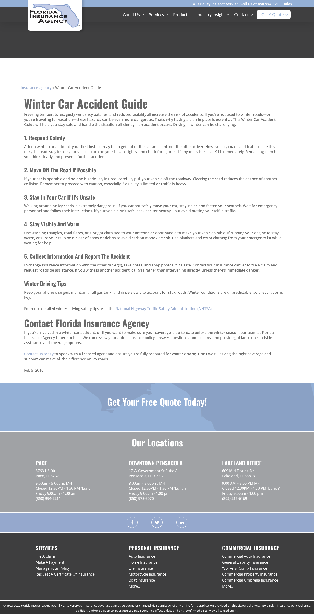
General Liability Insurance (245, 562)
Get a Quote (272, 14)
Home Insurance (143, 562)
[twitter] (157, 522)
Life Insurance (141, 568)
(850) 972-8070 (141, 498)
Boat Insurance (142, 580)
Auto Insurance (142, 556)
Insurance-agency (36, 87)
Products (181, 14)
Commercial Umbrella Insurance (250, 580)
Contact (241, 14)
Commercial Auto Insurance (246, 556)
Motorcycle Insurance (147, 574)
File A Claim (45, 556)
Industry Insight (210, 14)
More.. (134, 586)
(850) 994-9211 (48, 498)
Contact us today (39, 353)
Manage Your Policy (53, 568)
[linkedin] (181, 522)
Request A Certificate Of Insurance (65, 574)
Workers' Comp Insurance (244, 568)
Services (156, 14)
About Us (131, 14)
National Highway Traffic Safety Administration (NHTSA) (163, 308)
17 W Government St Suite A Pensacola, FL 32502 (153, 473)
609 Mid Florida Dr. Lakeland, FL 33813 (238, 473)
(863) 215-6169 (234, 498)
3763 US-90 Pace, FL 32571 (48, 473)
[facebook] (132, 522)
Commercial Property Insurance (249, 574)
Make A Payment (50, 562)
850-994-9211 (269, 3)
